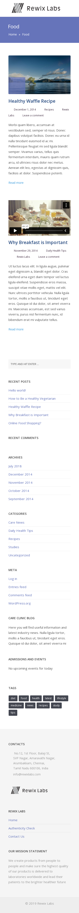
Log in (12, 579)
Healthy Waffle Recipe (31, 101)
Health (36, 698)
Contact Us (16, 836)
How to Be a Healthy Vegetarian (32, 398)
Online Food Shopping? (24, 423)
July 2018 (15, 466)
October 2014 (18, 491)
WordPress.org (19, 603)
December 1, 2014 (25, 109)
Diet (13, 698)
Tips (13, 712)
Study (56, 705)
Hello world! (17, 390)
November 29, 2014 (25, 250)
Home (12, 34)
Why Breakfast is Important (38, 242)
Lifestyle (61, 698)
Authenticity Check (21, 828)
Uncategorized (19, 555)
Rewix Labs (23, 257)
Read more (16, 183)
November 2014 (20, 482)
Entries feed (17, 587)
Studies (13, 547)
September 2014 (20, 499)
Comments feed (20, 595)
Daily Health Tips (56, 250)
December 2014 (20, 474)
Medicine (16, 705)
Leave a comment (33, 115)
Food (24, 698)
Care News (16, 522)
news (30, 705)
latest (48, 698)
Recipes (49, 109)
